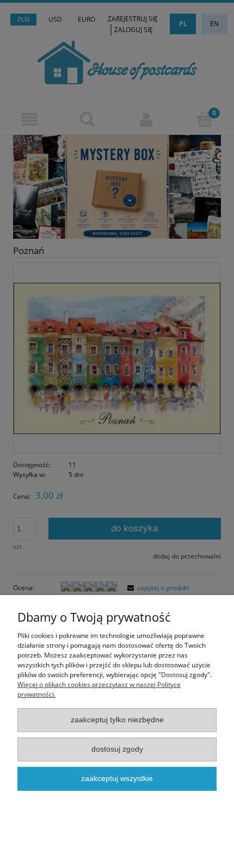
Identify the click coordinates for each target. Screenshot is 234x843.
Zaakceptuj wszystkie (117, 778)
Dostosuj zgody (117, 749)
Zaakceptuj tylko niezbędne (117, 720)
